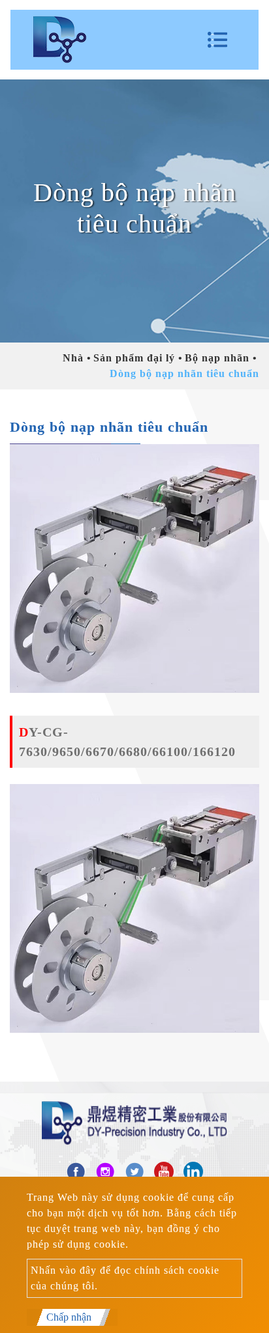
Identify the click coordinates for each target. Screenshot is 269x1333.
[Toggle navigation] (217, 40)
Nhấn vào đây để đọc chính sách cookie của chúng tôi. (125, 1278)
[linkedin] (193, 1171)
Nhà (73, 357)
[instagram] (105, 1171)
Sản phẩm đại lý (134, 357)
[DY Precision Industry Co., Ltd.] (59, 39)
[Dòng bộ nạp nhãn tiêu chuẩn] (134, 568)
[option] (134, 568)
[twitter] (134, 1171)
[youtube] (164, 1171)
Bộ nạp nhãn (217, 357)
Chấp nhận (68, 1317)
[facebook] (76, 1171)
